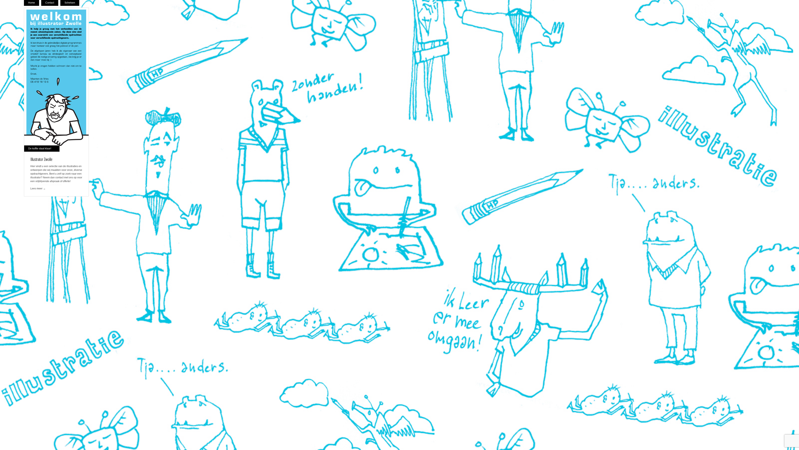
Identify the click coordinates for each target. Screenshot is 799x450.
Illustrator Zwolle (41, 159)
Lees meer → (38, 188)
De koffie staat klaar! (39, 148)
